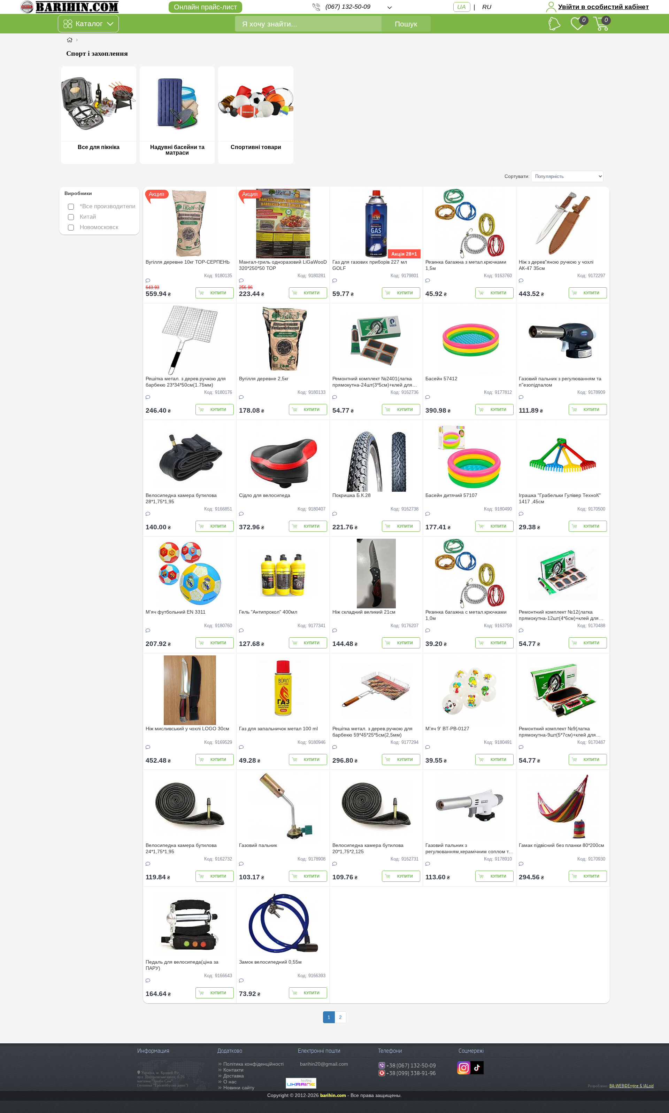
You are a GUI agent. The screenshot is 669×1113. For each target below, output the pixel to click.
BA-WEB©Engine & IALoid (631, 1085)
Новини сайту (238, 1087)
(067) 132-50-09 (347, 6)
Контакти (233, 1070)
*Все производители (108, 206)
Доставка (233, 1076)
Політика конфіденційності (253, 1064)
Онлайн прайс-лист (205, 7)
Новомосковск (99, 227)
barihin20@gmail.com (324, 1064)
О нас (230, 1081)
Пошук (406, 24)
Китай (88, 216)
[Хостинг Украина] (301, 1087)
